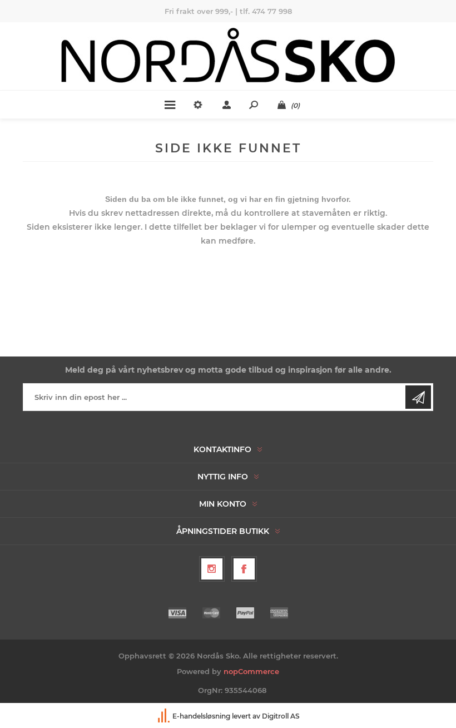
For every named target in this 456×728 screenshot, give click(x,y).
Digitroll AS (281, 716)
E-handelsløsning (201, 716)
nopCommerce (251, 671)
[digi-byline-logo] (164, 716)
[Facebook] (244, 569)
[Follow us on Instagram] (211, 569)
